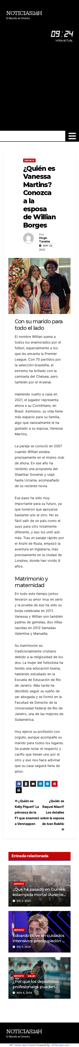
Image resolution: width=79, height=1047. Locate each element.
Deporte (29, 160)
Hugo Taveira (44, 239)
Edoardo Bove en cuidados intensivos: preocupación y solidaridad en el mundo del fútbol (39, 943)
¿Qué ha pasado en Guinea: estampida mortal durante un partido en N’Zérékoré (39, 894)
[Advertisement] (39, 89)
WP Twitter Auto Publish (23, 1045)
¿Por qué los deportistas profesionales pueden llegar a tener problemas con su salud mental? (36, 989)
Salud (31, 976)
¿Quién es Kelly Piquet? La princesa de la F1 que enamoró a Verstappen (27, 812)
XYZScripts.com (60, 1045)
